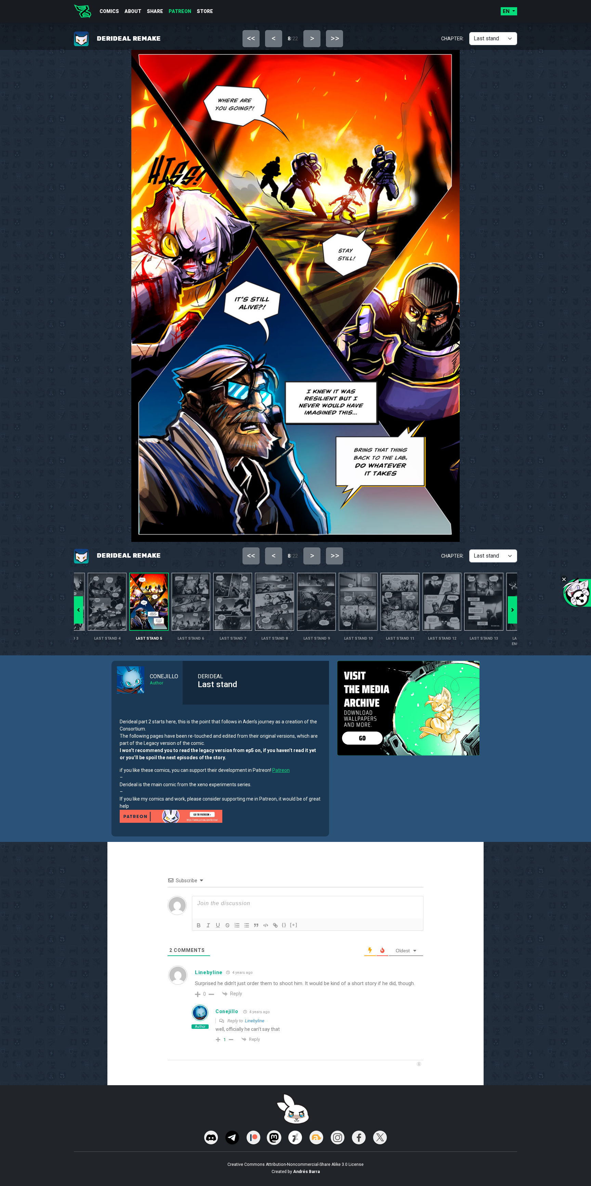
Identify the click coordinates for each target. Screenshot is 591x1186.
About (132, 11)
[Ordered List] (237, 925)
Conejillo (226, 1011)
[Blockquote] (256, 925)
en (507, 11)
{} (284, 924)
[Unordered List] (246, 925)
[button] (512, 609)
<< (251, 38)
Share (155, 11)
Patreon (180, 11)
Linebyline (254, 1020)
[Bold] (198, 925)
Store (205, 11)
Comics (109, 11)
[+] (294, 924)
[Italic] (208, 925)
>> (334, 38)
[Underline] (218, 925)
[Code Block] (266, 925)
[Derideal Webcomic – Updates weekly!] (82, 11)
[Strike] (227, 925)
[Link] (275, 925)
